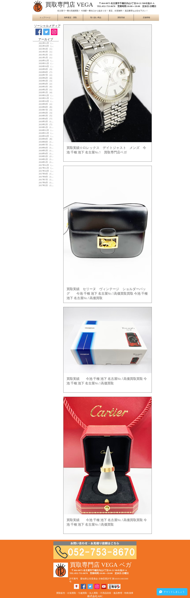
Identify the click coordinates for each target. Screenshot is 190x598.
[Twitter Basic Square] (46, 32)
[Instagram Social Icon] (54, 32)
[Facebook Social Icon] (83, 586)
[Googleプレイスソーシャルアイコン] (76, 586)
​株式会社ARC (95, 596)
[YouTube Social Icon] (103, 586)
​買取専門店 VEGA (69, 4)
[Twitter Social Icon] (90, 586)
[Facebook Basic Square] (38, 32)
